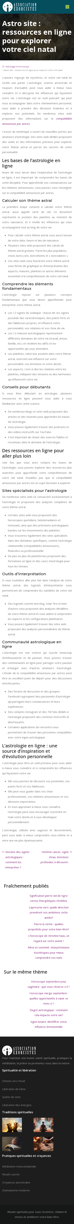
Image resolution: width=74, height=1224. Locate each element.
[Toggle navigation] (67, 7)
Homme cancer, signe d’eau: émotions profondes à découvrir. (55, 857)
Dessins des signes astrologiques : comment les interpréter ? (17, 859)
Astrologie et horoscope (17, 66)
